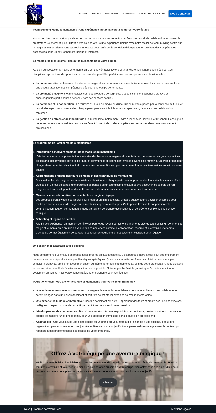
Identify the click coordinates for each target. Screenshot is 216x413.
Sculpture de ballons (152, 13)
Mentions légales (181, 409)
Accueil (83, 13)
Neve (27, 409)
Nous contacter (180, 13)
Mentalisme (111, 13)
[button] (100, 13)
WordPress (54, 409)
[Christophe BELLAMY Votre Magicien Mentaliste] (34, 14)
